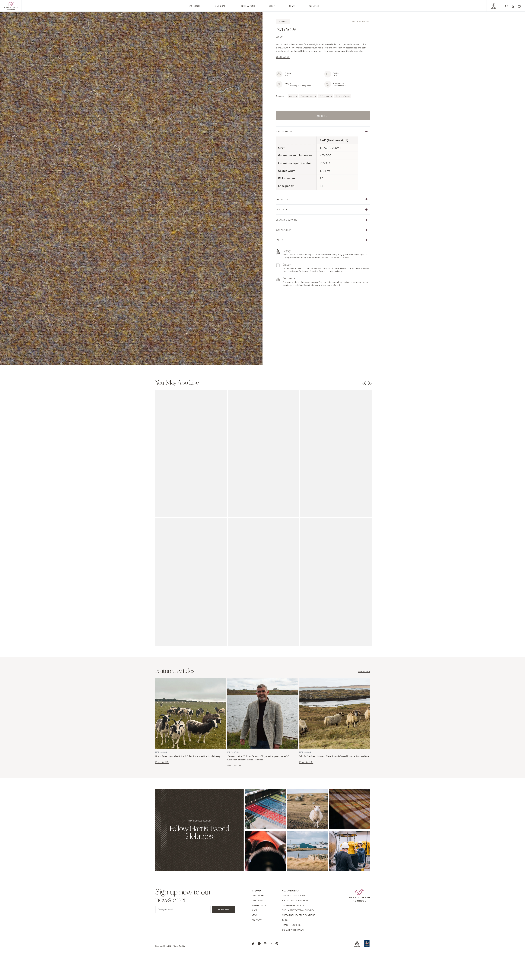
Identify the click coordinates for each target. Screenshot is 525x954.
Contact (314, 5)
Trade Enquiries (291, 924)
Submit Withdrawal (293, 929)
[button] (513, 5)
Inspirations (248, 5)
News (292, 5)
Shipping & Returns (293, 905)
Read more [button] (283, 57)
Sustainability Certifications (298, 915)
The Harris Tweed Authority (298, 910)
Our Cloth (195, 5)
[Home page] (11, 8)
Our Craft (221, 5)
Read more (162, 762)
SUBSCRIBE (224, 909)
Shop (272, 5)
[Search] (506, 5)
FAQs (285, 920)
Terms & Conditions (293, 895)
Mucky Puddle (179, 946)
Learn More (364, 671)
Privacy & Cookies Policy (296, 900)
